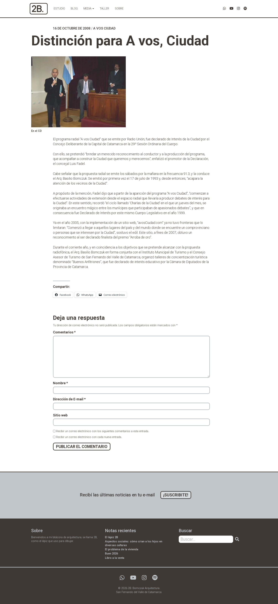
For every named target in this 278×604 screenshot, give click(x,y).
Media (87, 8)
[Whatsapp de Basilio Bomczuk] (224, 8)
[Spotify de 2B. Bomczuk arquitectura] (245, 8)
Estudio (59, 8)
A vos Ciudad (104, 28)
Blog (74, 8)
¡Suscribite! (175, 495)
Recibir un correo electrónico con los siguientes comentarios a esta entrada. (102, 431)
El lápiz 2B (111, 537)
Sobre (119, 8)
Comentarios (64, 332)
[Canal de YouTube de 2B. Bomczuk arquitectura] (231, 8)
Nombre (60, 383)
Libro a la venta (114, 558)
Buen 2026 (111, 553)
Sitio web (60, 415)
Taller (104, 8)
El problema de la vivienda (121, 549)
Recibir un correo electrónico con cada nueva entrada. (89, 437)
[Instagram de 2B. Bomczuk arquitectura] (238, 8)
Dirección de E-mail (69, 399)
